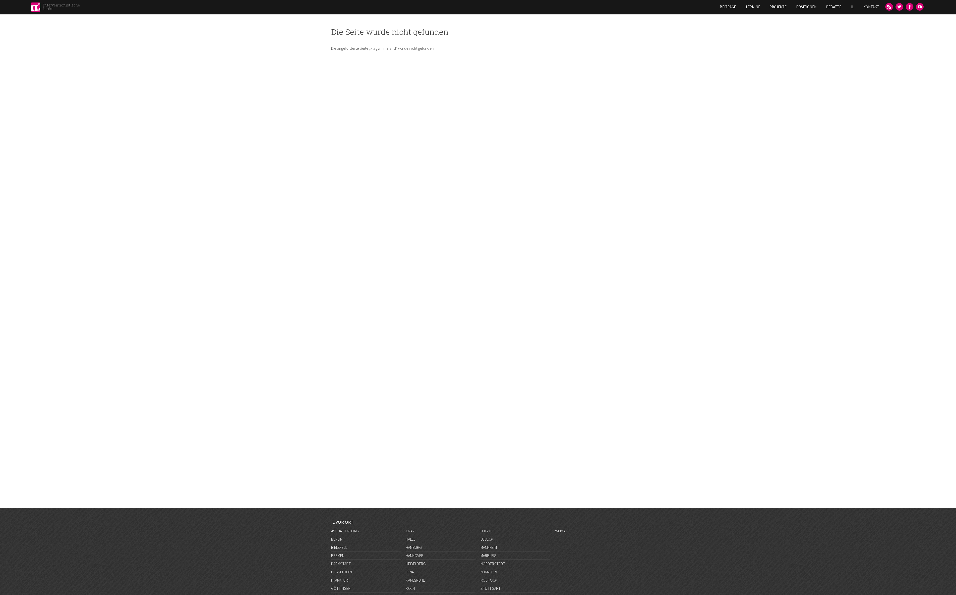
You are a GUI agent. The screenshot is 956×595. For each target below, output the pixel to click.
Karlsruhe (415, 580)
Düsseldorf (342, 571)
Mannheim (488, 547)
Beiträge (728, 7)
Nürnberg (489, 571)
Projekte (778, 7)
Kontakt (871, 7)
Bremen (337, 555)
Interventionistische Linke (61, 7)
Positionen (806, 7)
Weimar (561, 530)
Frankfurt (340, 580)
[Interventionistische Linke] (35, 8)
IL (852, 7)
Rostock (488, 580)
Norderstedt (492, 563)
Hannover (414, 555)
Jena (410, 571)
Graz (410, 530)
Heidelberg (416, 563)
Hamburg (414, 547)
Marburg (488, 555)
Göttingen (341, 588)
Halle (411, 539)
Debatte (833, 7)
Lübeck (486, 539)
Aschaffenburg (345, 530)
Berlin (336, 539)
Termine (752, 7)
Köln (410, 588)
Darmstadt (341, 563)
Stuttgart (490, 588)
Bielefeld (339, 547)
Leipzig (486, 530)
